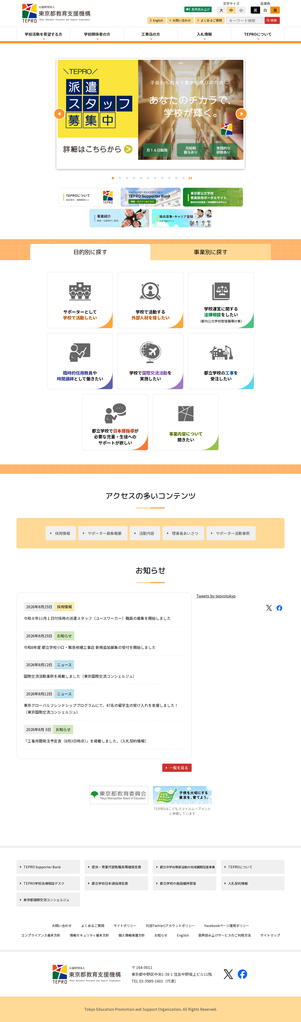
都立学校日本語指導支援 (110, 883)
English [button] (158, 20)
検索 (274, 20)
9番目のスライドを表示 (169, 178)
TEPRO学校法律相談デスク (44, 883)
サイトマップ (270, 935)
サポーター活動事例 (233, 533)
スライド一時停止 (190, 178)
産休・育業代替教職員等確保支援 (116, 867)
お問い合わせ (62, 925)
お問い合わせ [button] (182, 20)
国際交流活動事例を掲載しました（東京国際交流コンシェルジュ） (80, 676)
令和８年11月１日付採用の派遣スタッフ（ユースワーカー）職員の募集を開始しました (97, 618)
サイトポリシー (125, 925)
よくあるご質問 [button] (211, 20)
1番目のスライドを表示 (113, 178)
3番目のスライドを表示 (127, 178)
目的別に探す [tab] (90, 252)
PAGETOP (274, 1006)
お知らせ (160, 935)
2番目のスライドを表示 (120, 178)
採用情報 (62, 533)
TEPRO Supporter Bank (42, 867)
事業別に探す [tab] (211, 252)
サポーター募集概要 (105, 533)
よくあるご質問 (92, 925)
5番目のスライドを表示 (141, 178)
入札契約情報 (238, 883)
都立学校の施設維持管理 (178, 883)
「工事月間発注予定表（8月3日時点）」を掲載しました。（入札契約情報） (86, 741)
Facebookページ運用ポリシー (226, 925)
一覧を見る (178, 767)
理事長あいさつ (185, 533)
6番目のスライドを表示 (148, 178)
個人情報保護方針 (132, 935)
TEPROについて (240, 867)
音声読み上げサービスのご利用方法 (224, 935)
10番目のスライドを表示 (176, 178)
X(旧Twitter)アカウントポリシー (170, 925)
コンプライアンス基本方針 (40, 935)
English (183, 935)
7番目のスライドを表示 (155, 178)
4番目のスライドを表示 (134, 178)
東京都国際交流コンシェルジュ (46, 899)
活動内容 (146, 533)
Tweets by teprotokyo (216, 596)
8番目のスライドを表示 (162, 178)
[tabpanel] (150, 367)
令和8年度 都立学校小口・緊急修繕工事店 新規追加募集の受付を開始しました (90, 647)
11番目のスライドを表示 (183, 178)
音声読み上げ (200, 9)
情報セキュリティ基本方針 (89, 935)
